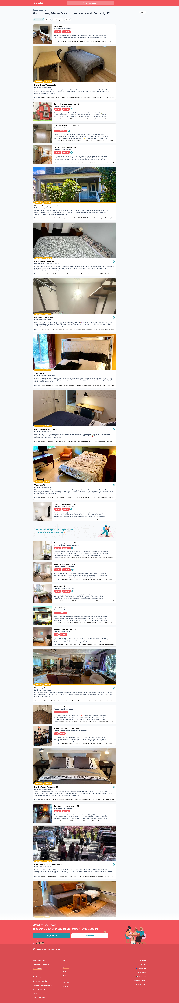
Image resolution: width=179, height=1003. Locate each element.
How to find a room (39, 960)
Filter (141, 12)
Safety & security (39, 989)
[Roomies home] (38, 3)
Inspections (37, 993)
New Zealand (142, 968)
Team (64, 971)
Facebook (66, 982)
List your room (51, 936)
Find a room (90, 936)
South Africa (142, 976)
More (67, 20)
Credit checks (38, 977)
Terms (64, 975)
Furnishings (57, 20)
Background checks (40, 981)
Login (143, 3)
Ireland (144, 960)
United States (142, 984)
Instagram (66, 986)
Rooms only (38, 20)
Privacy (65, 979)
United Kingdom (141, 980)
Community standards (41, 997)
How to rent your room (41, 965)
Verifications (37, 969)
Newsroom (66, 968)
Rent (47, 20)
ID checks (36, 973)
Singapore (143, 972)
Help (64, 960)
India (144, 964)
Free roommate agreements (42, 985)
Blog (64, 964)
